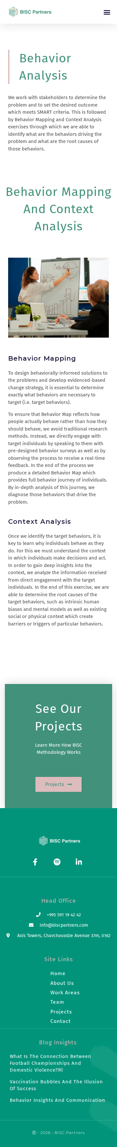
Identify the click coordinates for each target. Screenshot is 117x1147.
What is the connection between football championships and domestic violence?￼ (50, 1063)
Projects (61, 1012)
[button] (106, 11)
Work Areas (65, 992)
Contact (60, 1021)
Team (57, 1002)
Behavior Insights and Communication (57, 1100)
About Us (62, 983)
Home (58, 973)
